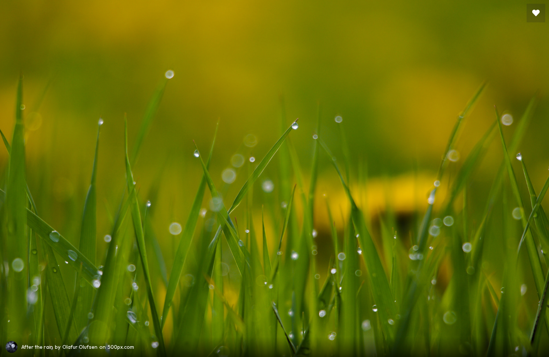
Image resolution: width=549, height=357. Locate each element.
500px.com (121, 347)
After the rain (37, 347)
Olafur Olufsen (79, 347)
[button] (536, 13)
